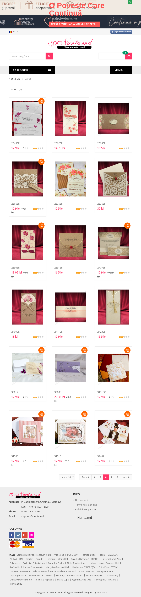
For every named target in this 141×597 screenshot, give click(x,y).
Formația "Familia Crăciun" (69, 575)
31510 (57, 456)
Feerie (102, 554)
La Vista (92, 563)
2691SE (58, 267)
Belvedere (15, 563)
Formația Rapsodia (44, 579)
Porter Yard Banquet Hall (62, 571)
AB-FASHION (16, 558)
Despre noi (81, 500)
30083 (57, 392)
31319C (101, 392)
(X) (20, 89)
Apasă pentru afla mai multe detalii (74, 24)
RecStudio (15, 567)
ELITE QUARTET (86, 571)
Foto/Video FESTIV (108, 567)
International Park (111, 558)
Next (125, 477)
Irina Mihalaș (111, 575)
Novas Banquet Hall (109, 563)
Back (84, 477)
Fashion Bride (88, 554)
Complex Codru (56, 563)
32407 (100, 456)
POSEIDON (72, 554)
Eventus (50, 558)
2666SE (15, 203)
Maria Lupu (63, 579)
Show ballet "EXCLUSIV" (41, 575)
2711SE (58, 331)
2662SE (58, 143)
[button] (14, 31)
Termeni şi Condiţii (86, 504)
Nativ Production (76, 563)
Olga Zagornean (18, 575)
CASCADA (112, 554)
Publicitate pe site (85, 509)
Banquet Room (105, 571)
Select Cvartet (40, 571)
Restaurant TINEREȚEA (83, 567)
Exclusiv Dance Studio (21, 579)
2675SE (58, 203)
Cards (28, 78)
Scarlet (29, 558)
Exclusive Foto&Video (34, 563)
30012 (14, 392)
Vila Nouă (59, 554)
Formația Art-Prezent (105, 579)
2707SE (101, 267)
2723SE (101, 331)
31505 (14, 456)
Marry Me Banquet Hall (57, 567)
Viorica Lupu (16, 583)
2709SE (15, 331)
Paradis (39, 558)
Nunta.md (14, 78)
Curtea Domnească (32, 567)
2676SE (101, 203)
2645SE (15, 143)
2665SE (101, 143)
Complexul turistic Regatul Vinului (34, 554)
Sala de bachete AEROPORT (85, 558)
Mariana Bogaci (94, 575)
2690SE (15, 267)
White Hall (63, 558)
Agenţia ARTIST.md (81, 579)
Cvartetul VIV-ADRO (20, 571)
